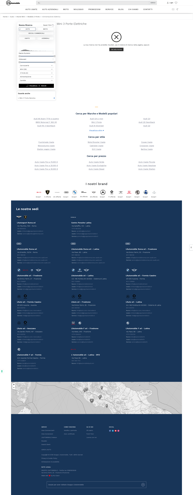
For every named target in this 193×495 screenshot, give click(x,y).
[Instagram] (118, 430)
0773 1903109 (76, 228)
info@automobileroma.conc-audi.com (35, 257)
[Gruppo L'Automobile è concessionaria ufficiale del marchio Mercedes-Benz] (103, 192)
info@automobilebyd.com (85, 363)
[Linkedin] (113, 430)
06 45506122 (21, 228)
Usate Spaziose (147, 165)
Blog (120, 9)
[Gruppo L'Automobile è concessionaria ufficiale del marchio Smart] (111, 192)
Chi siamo (133, 9)
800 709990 (21, 281)
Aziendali (45, 38)
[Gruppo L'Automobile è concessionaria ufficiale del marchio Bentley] (121, 192)
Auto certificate (69, 434)
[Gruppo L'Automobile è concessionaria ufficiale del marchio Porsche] (57, 192)
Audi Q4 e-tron (96, 119)
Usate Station (146, 169)
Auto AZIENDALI (50, 9)
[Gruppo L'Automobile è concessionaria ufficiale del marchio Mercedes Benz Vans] (154, 192)
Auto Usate (31, 9)
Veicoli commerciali (36, 33)
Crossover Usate (147, 146)
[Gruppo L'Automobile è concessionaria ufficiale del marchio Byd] (39, 192)
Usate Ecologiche (96, 165)
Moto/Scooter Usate (96, 142)
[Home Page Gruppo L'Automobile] (13, 3)
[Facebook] (110, 430)
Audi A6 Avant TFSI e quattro (46, 119)
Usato (27, 38)
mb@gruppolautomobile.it (31, 315)
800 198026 (21, 255)
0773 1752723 (130, 334)
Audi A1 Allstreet (96, 126)
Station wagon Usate (46, 149)
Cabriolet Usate (96, 146)
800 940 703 (76, 360)
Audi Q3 (146, 119)
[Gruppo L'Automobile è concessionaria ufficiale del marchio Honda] (129, 192)
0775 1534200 (76, 334)
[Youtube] (116, 430)
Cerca (152, 3)
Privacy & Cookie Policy (49, 458)
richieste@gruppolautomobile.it (32, 231)
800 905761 (21, 308)
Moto (66, 9)
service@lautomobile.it (30, 368)
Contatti (148, 9)
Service (109, 9)
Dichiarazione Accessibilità (50, 462)
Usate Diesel (96, 169)
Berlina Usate (147, 149)
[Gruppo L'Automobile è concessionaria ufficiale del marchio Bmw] (75, 192)
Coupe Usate (146, 142)
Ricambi (44, 441)
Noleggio (79, 9)
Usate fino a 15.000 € (46, 162)
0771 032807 (21, 360)
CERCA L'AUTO (46, 449)
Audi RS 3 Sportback (46, 126)
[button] (85, 391)
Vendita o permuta (70, 430)
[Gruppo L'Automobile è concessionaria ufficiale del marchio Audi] (66, 192)
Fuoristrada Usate (46, 142)
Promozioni (94, 9)
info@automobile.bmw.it (30, 284)
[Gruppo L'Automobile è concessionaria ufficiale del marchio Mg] (137, 192)
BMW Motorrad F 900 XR (46, 122)
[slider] (19, 56)
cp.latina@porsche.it (83, 231)
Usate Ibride (96, 162)
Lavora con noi (91, 437)
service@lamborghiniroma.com (33, 234)
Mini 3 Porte (96, 122)
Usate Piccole (147, 162)
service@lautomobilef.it (85, 342)
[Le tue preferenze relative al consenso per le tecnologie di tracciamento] (2, 371)
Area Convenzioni (47, 434)
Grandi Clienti (45, 444)
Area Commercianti (47, 430)
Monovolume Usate (46, 146)
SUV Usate (96, 149)
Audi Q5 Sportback (147, 122)
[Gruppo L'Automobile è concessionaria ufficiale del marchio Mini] (94, 192)
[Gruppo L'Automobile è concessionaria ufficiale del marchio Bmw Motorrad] (84, 192)
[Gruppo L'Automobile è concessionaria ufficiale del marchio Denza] (146, 192)
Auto (28, 29)
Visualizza (37, 86)
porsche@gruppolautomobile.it (87, 236)
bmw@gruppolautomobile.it (32, 289)
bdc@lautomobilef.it (83, 337)
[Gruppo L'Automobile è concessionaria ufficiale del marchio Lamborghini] (47, 192)
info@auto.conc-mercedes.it (31, 310)
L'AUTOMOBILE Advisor (49, 437)
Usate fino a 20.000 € (46, 165)
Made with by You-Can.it (50, 475)
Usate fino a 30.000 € (46, 169)
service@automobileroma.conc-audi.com (36, 263)
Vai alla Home (116, 49)
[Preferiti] (176, 3)
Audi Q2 (146, 126)
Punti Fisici (90, 434)
